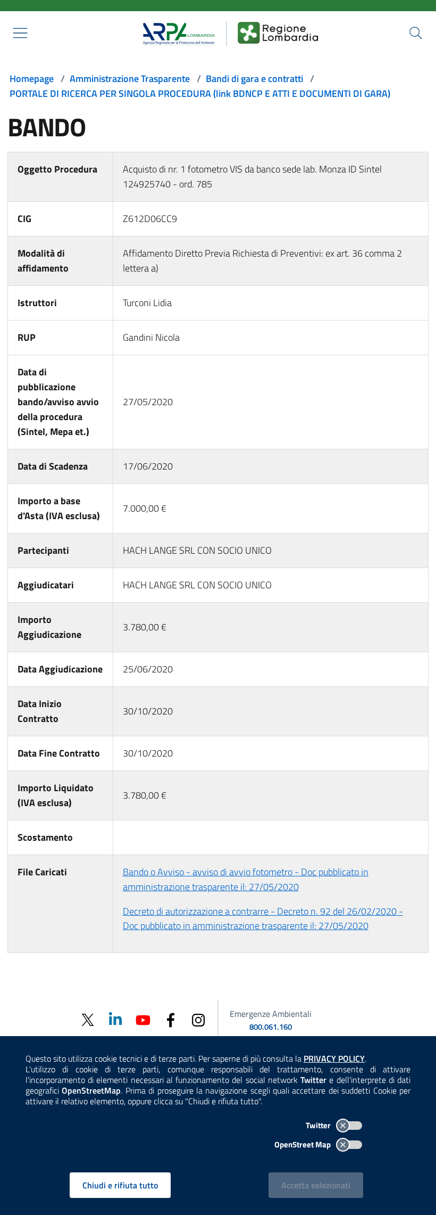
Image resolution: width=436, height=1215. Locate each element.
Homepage (32, 78)
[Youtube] (143, 1019)
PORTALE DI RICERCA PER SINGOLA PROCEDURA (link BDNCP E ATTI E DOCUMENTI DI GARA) (200, 93)
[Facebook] (170, 1019)
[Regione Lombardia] (278, 32)
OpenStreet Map (303, 1144)
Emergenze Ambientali (271, 1013)
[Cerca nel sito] (415, 33)
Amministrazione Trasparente (130, 78)
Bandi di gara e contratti (254, 78)
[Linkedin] (115, 1019)
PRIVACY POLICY (334, 1058)
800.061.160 (270, 1027)
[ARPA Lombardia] (175, 32)
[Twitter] (87, 1020)
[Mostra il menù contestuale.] (20, 33)
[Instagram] (198, 1019)
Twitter (319, 1125)
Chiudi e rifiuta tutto (120, 1185)
